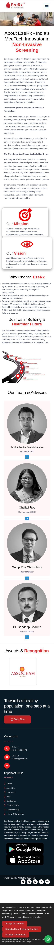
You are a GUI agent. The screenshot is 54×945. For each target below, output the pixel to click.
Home (9, 784)
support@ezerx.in (19, 759)
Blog (8, 797)
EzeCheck (11, 792)
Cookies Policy (12, 809)
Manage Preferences (15, 934)
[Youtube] (47, 881)
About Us (10, 788)
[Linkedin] (35, 881)
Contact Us (11, 801)
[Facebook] (23, 881)
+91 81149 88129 (19, 750)
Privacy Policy (12, 805)
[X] (41, 881)
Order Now (19, 719)
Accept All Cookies (14, 923)
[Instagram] (29, 881)
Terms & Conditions (15, 814)
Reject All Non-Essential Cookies (21, 929)
